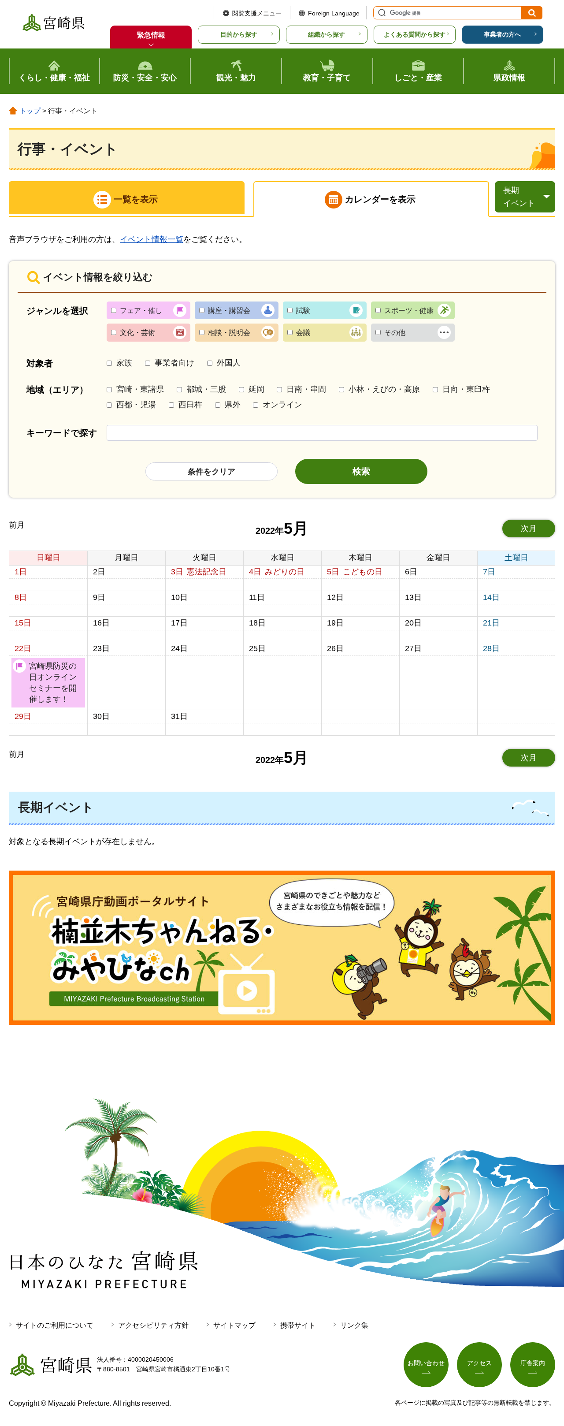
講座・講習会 (229, 310)
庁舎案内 (532, 1362)
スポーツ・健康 (409, 310)
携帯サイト (297, 1325)
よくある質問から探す (414, 34)
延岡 (256, 389)
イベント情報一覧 (151, 239)
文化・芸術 (137, 332)
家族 (124, 362)
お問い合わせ (426, 1362)
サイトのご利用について (54, 1325)
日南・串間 (306, 389)
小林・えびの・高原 (384, 389)
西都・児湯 (136, 404)
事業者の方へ (502, 34)
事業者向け (174, 362)
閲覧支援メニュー (257, 13)
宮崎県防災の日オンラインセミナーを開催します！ (53, 683)
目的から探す (238, 34)
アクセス (479, 1362)
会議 (303, 332)
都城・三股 (206, 389)
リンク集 (354, 1325)
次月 (529, 528)
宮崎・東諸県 (140, 389)
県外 (233, 404)
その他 (394, 332)
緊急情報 (151, 35)
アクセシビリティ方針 (153, 1325)
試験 (303, 310)
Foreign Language (334, 13)
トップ (30, 111)
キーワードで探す (61, 433)
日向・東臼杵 (466, 389)
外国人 (229, 362)
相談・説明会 (229, 332)
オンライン (282, 404)
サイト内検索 (380, 13)
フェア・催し (141, 310)
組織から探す (326, 34)
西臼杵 (190, 404)
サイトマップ (234, 1325)
